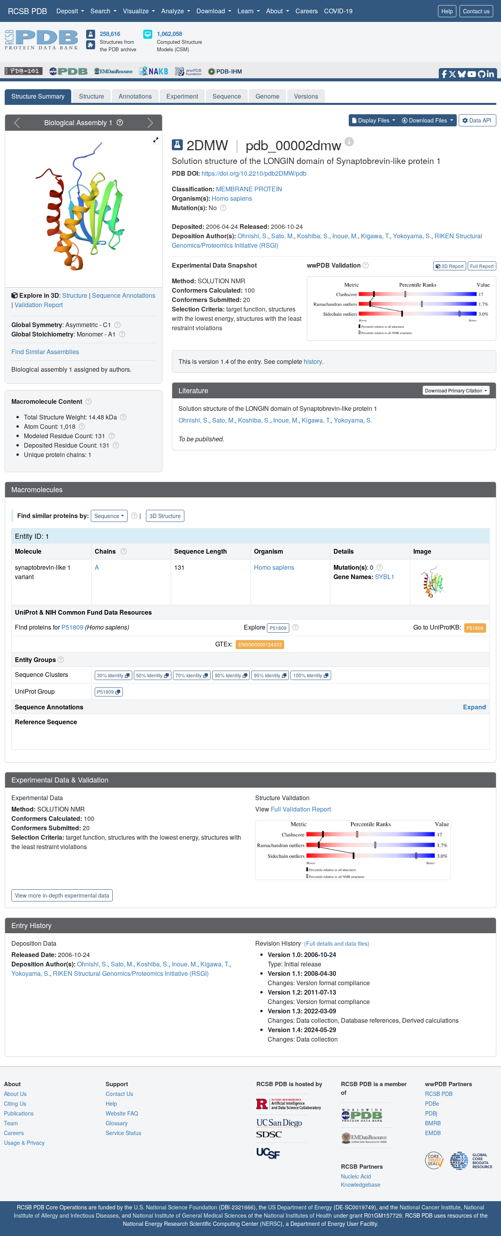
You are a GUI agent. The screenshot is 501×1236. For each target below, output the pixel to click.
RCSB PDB (27, 10)
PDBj (431, 1113)
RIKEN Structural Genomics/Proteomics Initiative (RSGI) (131, 973)
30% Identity (110, 675)
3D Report (452, 266)
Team (11, 1123)
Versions (306, 96)
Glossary (117, 1123)
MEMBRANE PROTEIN (249, 188)
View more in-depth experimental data (62, 895)
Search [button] (101, 10)
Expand (474, 706)
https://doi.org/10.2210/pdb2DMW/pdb (254, 173)
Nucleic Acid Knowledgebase (360, 1180)
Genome (267, 96)
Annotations (135, 96)
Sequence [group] (106, 516)
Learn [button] (246, 10)
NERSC (271, 1223)
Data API (480, 120)
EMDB (433, 1133)
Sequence (227, 96)
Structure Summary (38, 96)
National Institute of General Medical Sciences (190, 1215)
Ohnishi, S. (253, 235)
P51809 (72, 626)
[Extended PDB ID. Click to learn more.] (349, 141)
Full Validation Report (301, 808)
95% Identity (267, 675)
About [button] (275, 10)
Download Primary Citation (454, 390)
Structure (91, 96)
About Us (15, 1093)
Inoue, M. (345, 235)
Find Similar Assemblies (45, 351)
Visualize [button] (136, 10)
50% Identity (149, 675)
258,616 (110, 33)
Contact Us (119, 1093)
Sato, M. (282, 235)
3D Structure (165, 516)
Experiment (182, 96)
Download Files (428, 120)
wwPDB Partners (448, 1083)
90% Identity (228, 675)
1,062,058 (169, 33)
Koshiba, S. (313, 235)
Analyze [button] (173, 10)
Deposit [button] (67, 10)
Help (447, 11)
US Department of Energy (300, 1207)
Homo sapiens (232, 198)
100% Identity (307, 675)
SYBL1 (385, 576)
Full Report (482, 266)
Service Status (123, 1133)
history (313, 361)
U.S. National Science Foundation (175, 1207)
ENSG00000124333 (260, 644)
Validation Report (38, 304)
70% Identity (188, 675)
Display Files (374, 120)
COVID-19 (338, 10)
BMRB (433, 1123)
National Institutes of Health (298, 1215)
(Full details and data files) (336, 943)
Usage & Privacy (24, 1142)
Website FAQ (122, 1113)
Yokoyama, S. (412, 235)
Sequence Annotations (123, 295)
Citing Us (15, 1103)
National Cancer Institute (430, 1207)
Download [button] (211, 10)
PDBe (432, 1103)
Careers (307, 10)
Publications (19, 1113)
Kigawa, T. (375, 235)
